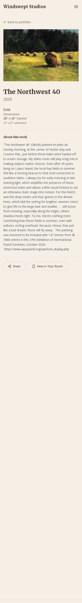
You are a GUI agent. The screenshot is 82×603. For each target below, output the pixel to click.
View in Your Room (50, 266)
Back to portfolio (19, 22)
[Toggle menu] (76, 6)
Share (17, 266)
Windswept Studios (24, 6)
